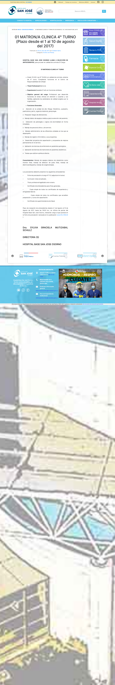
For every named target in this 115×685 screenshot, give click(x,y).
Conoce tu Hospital (24, 20)
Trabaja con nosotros (71, 2)
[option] (28, 256)
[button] (12, 256)
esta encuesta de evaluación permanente (92, 304)
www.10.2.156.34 (62, 215)
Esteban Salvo (56, 50)
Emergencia (69, 20)
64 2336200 (29, 2)
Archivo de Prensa (48, 52)
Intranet (93, 2)
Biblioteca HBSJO (84, 2)
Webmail (60, 2)
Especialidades (41, 20)
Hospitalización (56, 20)
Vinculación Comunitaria (86, 20)
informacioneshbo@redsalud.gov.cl (47, 290)
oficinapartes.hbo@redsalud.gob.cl (46, 298)
